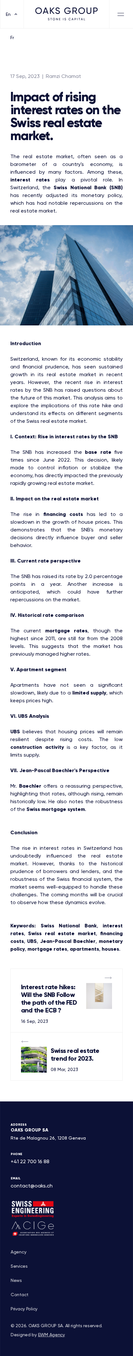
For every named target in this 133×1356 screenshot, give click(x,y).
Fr (12, 37)
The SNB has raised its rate (43, 576)
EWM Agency (51, 1334)
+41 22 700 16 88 (30, 1161)
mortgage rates (66, 631)
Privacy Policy (24, 1308)
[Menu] (121, 14)
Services (19, 1266)
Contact (19, 1294)
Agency (18, 1251)
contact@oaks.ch (32, 1186)
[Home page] (66, 14)
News (16, 1280)
